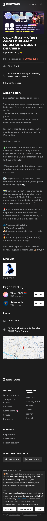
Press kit (7, 406)
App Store (14, 459)
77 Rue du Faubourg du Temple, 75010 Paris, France (24, 329)
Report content (11, 442)
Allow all (9, 509)
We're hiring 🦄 (10, 410)
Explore (32, 4)
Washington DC (33, 401)
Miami (29, 409)
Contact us (9, 438)
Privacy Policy (14, 515)
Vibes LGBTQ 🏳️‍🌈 (14, 52)
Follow (38, 295)
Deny (39, 509)
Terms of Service (30, 515)
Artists (6, 415)
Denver (29, 413)
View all (29, 418)
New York (30, 397)
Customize (24, 509)
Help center (9, 434)
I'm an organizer (11, 395)
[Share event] (41, 4)
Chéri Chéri (13, 320)
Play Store (34, 459)
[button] (39, 294)
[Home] (11, 4)
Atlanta (29, 405)
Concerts (8, 419)
